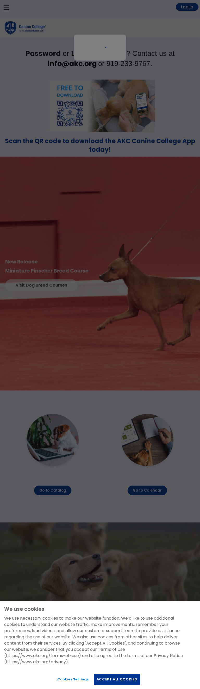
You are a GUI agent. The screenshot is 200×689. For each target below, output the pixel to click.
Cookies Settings (73, 679)
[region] (100, 645)
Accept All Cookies (117, 679)
